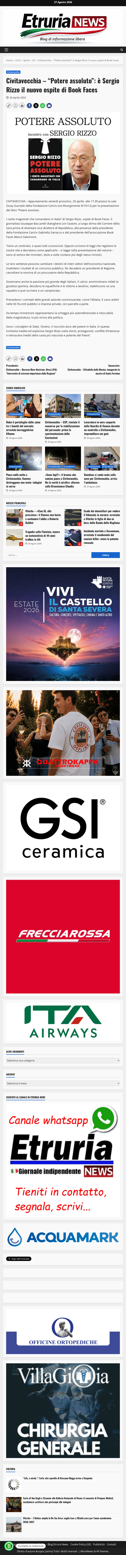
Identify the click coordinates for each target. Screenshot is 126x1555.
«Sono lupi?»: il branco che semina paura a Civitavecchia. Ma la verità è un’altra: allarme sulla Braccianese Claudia (62, 480)
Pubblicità (99, 1544)
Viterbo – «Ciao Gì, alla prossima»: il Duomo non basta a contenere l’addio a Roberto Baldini (14, 517)
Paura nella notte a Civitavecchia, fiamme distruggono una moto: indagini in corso (24, 480)
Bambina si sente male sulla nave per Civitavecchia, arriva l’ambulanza (100, 478)
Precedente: (31, 369)
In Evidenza (68, 466)
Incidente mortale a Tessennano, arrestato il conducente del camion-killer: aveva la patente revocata (73, 537)
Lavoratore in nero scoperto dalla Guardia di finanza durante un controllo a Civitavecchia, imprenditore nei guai (102, 428)
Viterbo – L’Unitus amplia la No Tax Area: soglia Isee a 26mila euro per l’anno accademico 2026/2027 (67, 1520)
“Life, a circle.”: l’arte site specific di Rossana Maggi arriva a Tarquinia (57, 1478)
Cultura (10, 1469)
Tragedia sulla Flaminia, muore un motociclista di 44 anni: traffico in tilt (14, 537)
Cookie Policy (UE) (80, 1544)
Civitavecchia (13, 72)
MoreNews (87, 1551)
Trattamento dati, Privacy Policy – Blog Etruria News (38, 1544)
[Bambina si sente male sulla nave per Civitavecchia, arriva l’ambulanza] (102, 459)
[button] (6, 50)
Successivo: (94, 369)
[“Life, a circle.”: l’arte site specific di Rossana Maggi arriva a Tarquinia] (14, 1484)
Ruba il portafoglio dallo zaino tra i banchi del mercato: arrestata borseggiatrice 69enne (23, 428)
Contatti (111, 1544)
